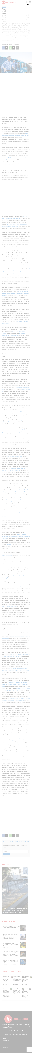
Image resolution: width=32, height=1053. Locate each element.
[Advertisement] (16, 13)
